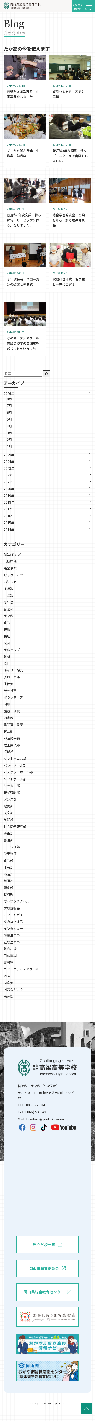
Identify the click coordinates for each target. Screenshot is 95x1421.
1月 (9, 446)
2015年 (9, 522)
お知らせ (10, 581)
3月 (9, 432)
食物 (7, 622)
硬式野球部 (12, 792)
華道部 (8, 880)
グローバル (12, 677)
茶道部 (8, 874)
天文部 (8, 813)
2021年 (9, 482)
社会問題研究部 (15, 826)
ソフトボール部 (15, 779)
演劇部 (8, 887)
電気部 (8, 806)
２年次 (8, 595)
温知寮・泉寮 (13, 724)
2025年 (9, 454)
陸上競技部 (12, 745)
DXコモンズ (12, 554)
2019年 (9, 495)
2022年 (9, 475)
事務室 (8, 962)
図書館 (8, 717)
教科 (7, 656)
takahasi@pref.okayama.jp (47, 1119)
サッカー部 (12, 785)
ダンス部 (10, 799)
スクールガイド (15, 914)
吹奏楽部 (10, 853)
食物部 (8, 860)
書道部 (8, 840)
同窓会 (8, 982)
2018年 (9, 502)
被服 (7, 629)
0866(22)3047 (36, 1105)
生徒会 (8, 683)
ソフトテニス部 (15, 758)
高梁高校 (10, 568)
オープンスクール (16, 901)
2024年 (9, 461)
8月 (9, 398)
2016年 (9, 516)
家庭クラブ (12, 649)
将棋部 (8, 894)
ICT (6, 663)
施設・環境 (12, 711)
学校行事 (10, 690)
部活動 (8, 731)
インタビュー (13, 928)
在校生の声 (12, 942)
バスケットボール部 (18, 772)
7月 (9, 405)
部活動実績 (12, 738)
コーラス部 (12, 847)
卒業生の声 (12, 935)
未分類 (8, 996)
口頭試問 (10, 955)
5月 (9, 419)
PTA (7, 976)
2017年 (9, 509)
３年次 (8, 602)
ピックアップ (13, 575)
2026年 (9, 393)
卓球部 (8, 751)
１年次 (8, 588)
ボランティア (13, 697)
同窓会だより (13, 989)
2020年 (9, 488)
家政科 (8, 615)
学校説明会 (12, 908)
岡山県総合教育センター (44, 1292)
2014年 (9, 529)
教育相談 (10, 948)
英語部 (8, 819)
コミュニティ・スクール (21, 969)
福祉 (7, 636)
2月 (9, 439)
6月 (9, 412)
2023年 (9, 468)
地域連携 (10, 561)
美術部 (8, 833)
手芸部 (8, 867)
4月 (9, 426)
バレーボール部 (15, 765)
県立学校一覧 (44, 1244)
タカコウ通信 (13, 921)
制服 (7, 704)
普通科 (8, 609)
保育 (7, 643)
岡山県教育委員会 (44, 1268)
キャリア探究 (13, 670)
